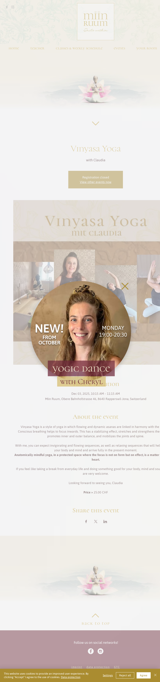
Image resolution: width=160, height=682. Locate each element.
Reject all (125, 675)
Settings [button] (108, 675)
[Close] (155, 675)
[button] (125, 286)
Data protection (70, 677)
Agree (143, 675)
